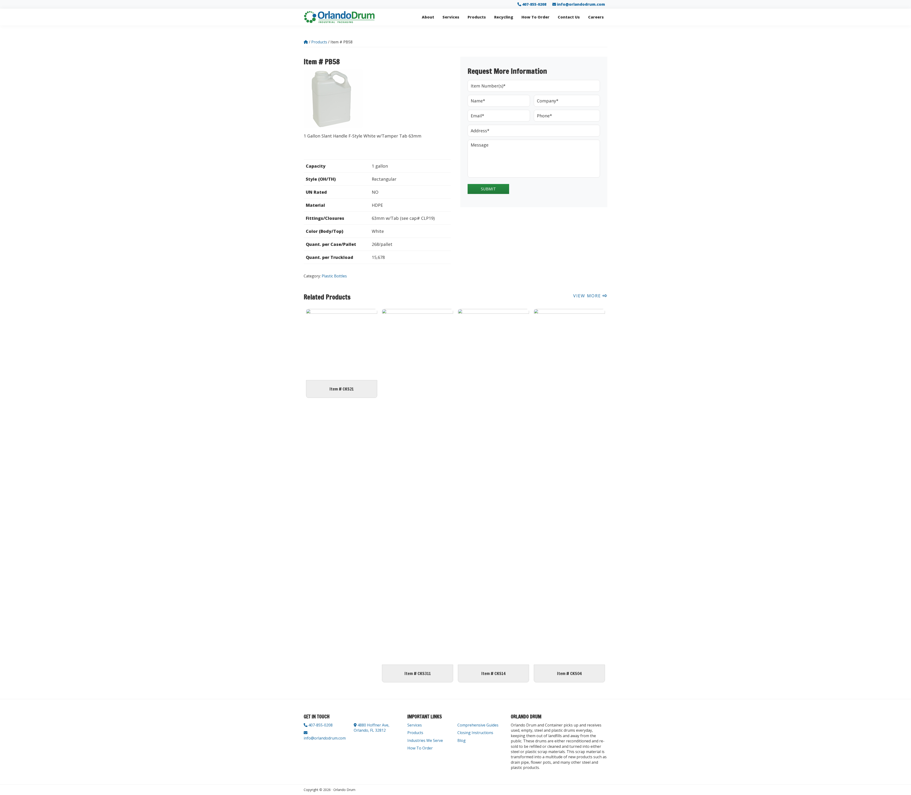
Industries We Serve (425, 740)
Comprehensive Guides (477, 725)
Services (414, 725)
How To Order (420, 748)
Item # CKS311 (417, 673)
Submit (488, 189)
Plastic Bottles (334, 276)
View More (588, 296)
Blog (461, 740)
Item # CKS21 (342, 389)
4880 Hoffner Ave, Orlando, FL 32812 (371, 727)
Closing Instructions (475, 732)
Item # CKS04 (569, 673)
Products (415, 732)
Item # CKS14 (493, 673)
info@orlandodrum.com (581, 4)
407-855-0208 (533, 4)
